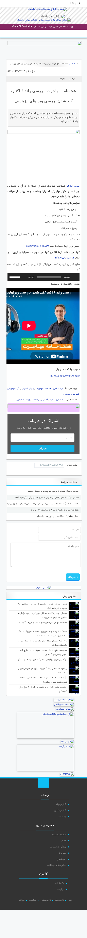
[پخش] (74, 277)
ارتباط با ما (59, 883)
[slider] (15, 277)
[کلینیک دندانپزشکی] (64, 700)
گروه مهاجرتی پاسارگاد (64, 258)
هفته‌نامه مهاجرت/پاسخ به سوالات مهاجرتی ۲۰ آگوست (55, 510)
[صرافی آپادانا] (45, 770)
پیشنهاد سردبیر (23, 400)
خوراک (22, 900)
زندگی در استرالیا (58, 847)
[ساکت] (24, 277)
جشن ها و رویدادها (56, 865)
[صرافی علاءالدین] (65, 709)
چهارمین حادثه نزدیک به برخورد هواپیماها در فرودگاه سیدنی (53, 491)
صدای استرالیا (73, 186)
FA (78, 3)
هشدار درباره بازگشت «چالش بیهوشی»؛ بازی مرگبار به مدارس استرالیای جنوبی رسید (43, 504)
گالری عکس (60, 810)
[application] (43, 277)
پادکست (35, 400)
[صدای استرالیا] (47, 11)
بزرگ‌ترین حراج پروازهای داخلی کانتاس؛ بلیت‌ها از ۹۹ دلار (42, 660)
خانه (70, 900)
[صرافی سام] (67, 742)
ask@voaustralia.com (37, 246)
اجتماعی (72, 64)
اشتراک (42, 448)
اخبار (52, 400)
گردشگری (61, 859)
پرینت (62, 78)
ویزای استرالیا (28, 389)
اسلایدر (44, 400)
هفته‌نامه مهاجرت (43, 389)
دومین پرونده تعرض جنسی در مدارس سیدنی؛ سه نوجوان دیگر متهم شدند (47, 497)
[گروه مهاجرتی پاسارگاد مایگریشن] (45, 738)
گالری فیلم (61, 804)
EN (72, 3)
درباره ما (60, 889)
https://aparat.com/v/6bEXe (65, 376)
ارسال (72, 78)
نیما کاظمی (58, 389)
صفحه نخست (59, 835)
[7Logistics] (67, 774)
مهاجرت (62, 853)
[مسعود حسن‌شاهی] (64, 704)
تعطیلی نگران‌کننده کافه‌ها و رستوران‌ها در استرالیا (57, 516)
